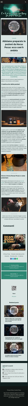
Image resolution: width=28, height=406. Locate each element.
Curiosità (14, 38)
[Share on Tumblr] (15, 259)
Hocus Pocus (7, 254)
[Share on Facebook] (11, 259)
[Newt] (14, 288)
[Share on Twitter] (13, 259)
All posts (14, 296)
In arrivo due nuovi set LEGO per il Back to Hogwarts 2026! (13, 377)
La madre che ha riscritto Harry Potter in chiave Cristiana (13, 356)
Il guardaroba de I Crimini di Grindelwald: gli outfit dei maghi (13, 338)
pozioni (7, 256)
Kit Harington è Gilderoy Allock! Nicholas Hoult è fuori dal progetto (13, 370)
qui (2, 92)
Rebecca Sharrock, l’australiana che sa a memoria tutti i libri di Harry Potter (13, 320)
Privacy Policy (10, 390)
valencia (21, 256)
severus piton (14, 256)
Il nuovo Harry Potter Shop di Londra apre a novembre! (13, 373)
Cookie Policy (17, 390)
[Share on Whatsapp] (17, 259)
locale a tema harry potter (18, 254)
